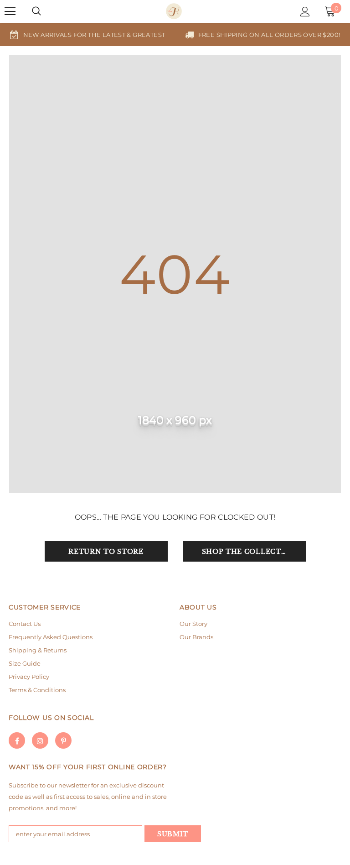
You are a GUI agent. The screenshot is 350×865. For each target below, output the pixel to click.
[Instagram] (40, 740)
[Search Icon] (36, 11)
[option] (87, 34)
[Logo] (174, 11)
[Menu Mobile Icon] (10, 11)
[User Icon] (305, 11)
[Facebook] (17, 740)
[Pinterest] (63, 740)
